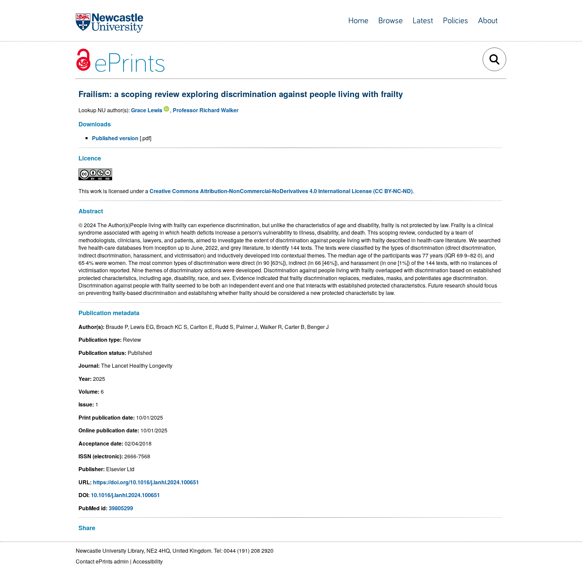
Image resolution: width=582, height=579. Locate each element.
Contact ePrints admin (102, 561)
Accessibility (148, 561)
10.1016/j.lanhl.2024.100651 (125, 495)
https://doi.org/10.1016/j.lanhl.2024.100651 (146, 482)
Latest (423, 21)
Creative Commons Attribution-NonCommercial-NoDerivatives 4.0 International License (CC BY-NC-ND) (281, 191)
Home (358, 21)
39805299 (121, 508)
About (488, 21)
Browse (390, 21)
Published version (115, 138)
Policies (455, 21)
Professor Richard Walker (205, 110)
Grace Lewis (146, 110)
